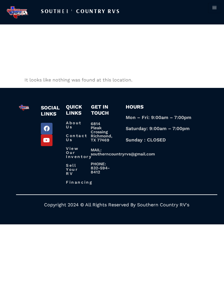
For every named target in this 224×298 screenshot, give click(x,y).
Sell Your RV (72, 169)
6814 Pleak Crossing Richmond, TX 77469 (101, 131)
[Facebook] (46, 128)
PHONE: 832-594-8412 (100, 168)
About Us (74, 124)
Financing (79, 182)
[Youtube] (46, 140)
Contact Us (76, 137)
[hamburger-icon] (214, 8)
